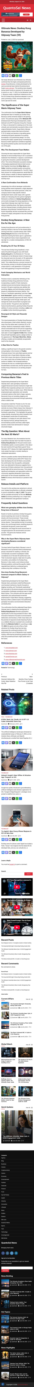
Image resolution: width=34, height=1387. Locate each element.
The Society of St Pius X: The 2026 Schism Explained (25, 1061)
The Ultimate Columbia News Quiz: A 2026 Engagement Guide (21, 1014)
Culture (3, 1173)
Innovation (4, 1204)
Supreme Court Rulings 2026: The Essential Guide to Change (19, 1364)
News (2, 1210)
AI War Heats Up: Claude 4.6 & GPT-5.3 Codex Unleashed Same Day (15, 720)
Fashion (3, 1182)
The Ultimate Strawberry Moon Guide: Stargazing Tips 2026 (21, 1023)
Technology (11, 667)
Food (2, 1192)
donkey (3, 84)
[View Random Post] (27, 20)
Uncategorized (5, 1235)
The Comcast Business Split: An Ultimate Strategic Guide (19, 1317)
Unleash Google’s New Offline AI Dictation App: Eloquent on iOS (16, 776)
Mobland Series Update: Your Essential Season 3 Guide (18, 1302)
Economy (3, 1176)
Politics (3, 1213)
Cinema (3, 1167)
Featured (3, 1185)
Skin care (3, 1219)
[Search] (30, 20)
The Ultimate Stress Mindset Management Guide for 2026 (24, 1100)
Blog (2, 1161)
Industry (3, 1201)
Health (3, 1198)
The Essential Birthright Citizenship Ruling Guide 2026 (15, 946)
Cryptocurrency (5, 1170)
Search (3, 871)
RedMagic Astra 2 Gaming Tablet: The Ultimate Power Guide (7, 1080)
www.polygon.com (11, 651)
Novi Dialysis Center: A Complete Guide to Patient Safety (16, 943)
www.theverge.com (11, 653)
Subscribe (5, 1270)
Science (3, 1216)
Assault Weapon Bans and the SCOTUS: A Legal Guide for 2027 (19, 1374)
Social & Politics (5, 1222)
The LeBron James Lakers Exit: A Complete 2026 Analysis (19, 1353)
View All (28, 999)
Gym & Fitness (5, 1195)
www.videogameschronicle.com (15, 659)
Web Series (4, 1238)
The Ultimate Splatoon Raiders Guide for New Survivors (7, 1100)
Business (3, 1164)
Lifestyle (3, 1207)
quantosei (21, 39)
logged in (12, 864)
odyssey (11, 88)
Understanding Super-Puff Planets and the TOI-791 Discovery (24, 1080)
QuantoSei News (17, 8)
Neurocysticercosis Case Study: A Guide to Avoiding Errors (8, 1061)
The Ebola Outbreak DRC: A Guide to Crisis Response (15, 959)
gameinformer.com (11, 656)
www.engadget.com (11, 648)
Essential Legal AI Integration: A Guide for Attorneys (19, 1338)
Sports (3, 1225)
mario (7, 88)
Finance (3, 1188)
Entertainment (5, 1179)
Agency (3, 1158)
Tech (2, 717)
